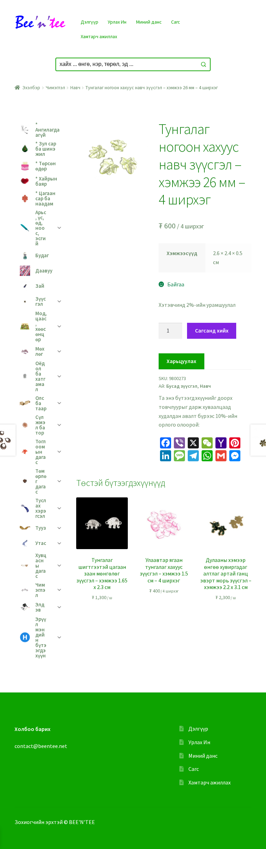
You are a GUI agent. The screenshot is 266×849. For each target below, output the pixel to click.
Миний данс (149, 22)
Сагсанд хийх (212, 330)
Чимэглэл (55, 87)
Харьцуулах (181, 361)
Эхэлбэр (31, 87)
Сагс (175, 22)
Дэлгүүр (89, 22)
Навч (75, 87)
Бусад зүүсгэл (181, 386)
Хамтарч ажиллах (99, 36)
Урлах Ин (117, 22)
